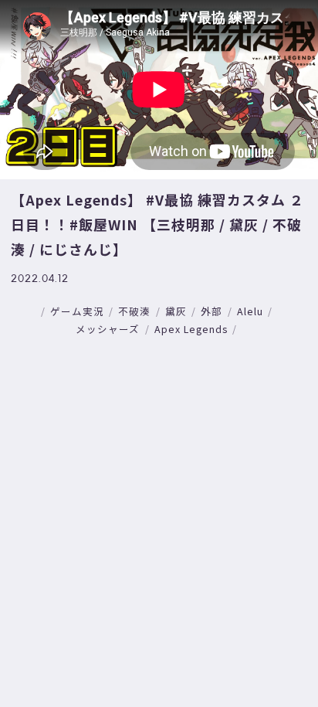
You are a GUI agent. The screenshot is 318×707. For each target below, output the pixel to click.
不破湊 (134, 311)
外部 (211, 311)
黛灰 (176, 311)
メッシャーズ (108, 328)
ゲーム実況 (77, 311)
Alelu (250, 311)
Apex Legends (191, 328)
